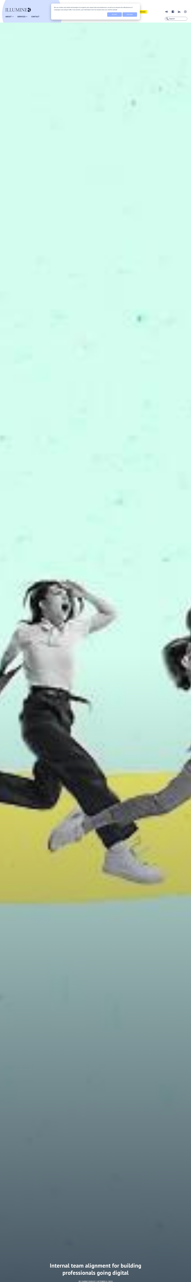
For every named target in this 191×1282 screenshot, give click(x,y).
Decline (130, 14)
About (8, 16)
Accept (114, 14)
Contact (35, 16)
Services (21, 16)
